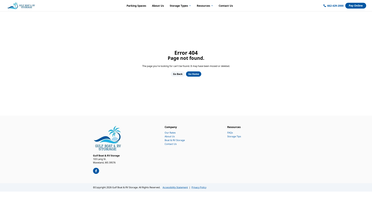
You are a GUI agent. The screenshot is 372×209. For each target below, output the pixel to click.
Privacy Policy (199, 187)
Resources (203, 5)
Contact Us (226, 5)
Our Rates (170, 132)
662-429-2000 (335, 5)
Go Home (193, 74)
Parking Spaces (136, 5)
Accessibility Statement (175, 187)
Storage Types (179, 5)
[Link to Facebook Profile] (96, 171)
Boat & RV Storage (175, 140)
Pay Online (356, 5)
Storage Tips (234, 136)
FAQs (230, 132)
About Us (158, 5)
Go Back (178, 74)
